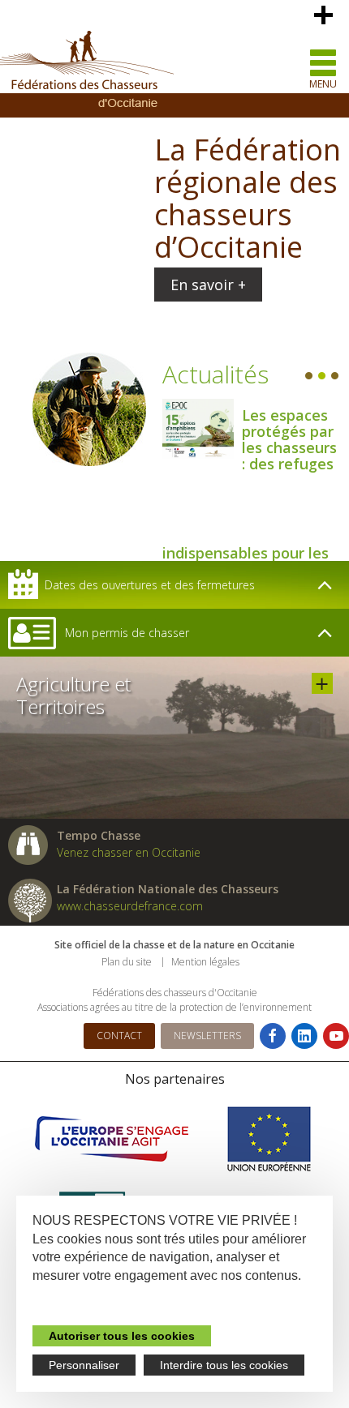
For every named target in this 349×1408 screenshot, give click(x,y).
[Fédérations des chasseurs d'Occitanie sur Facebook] (273, 1036)
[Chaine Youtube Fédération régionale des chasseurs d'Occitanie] (336, 1036)
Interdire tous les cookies (224, 1365)
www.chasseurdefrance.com (130, 906)
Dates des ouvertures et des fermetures (150, 585)
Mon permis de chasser (127, 632)
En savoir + (208, 284)
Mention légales (205, 962)
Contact (119, 1035)
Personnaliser (84, 1365)
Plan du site (126, 962)
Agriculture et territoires (322, 683)
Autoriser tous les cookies (122, 1335)
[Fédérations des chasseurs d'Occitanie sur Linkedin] (304, 1036)
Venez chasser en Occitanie (128, 852)
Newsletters (207, 1035)
